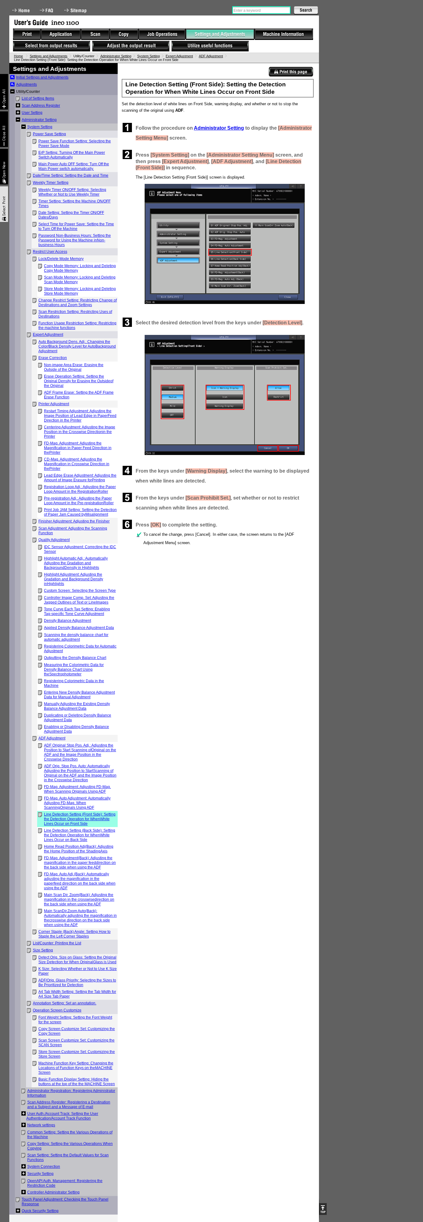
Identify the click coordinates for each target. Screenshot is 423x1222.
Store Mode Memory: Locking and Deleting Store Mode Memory (80, 291)
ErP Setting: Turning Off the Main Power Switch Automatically (71, 155)
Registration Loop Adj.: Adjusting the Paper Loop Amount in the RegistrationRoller (80, 489)
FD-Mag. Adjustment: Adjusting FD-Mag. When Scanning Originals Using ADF (77, 789)
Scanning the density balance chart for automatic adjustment (76, 637)
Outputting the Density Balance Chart (75, 658)
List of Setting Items (38, 98)
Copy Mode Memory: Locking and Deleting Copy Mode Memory (80, 268)
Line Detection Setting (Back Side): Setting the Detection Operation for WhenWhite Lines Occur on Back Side (79, 835)
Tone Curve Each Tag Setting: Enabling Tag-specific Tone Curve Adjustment (77, 611)
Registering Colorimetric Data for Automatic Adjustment (80, 648)
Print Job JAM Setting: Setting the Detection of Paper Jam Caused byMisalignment (80, 512)
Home (21, 10)
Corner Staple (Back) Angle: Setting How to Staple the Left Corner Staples (74, 934)
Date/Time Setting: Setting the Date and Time (70, 175)
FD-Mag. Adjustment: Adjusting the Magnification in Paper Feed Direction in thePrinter (77, 447)
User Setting (32, 113)
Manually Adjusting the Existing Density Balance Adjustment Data (77, 706)
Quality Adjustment (54, 540)
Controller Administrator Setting (53, 1192)
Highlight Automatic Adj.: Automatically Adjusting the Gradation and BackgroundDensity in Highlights (76, 563)
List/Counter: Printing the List (57, 943)
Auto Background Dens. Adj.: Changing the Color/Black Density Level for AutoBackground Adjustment (77, 346)
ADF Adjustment (211, 56)
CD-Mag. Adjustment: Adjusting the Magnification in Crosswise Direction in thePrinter (76, 463)
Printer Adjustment (53, 404)
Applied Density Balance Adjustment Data (79, 628)
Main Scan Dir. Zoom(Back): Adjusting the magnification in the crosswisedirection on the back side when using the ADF (79, 899)
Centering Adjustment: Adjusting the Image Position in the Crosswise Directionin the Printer (79, 431)
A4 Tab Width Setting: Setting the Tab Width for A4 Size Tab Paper (77, 994)
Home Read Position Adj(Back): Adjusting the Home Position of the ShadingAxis (78, 849)
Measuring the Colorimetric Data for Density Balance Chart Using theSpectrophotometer (74, 669)
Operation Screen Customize (57, 1010)
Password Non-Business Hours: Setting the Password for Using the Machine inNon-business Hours (74, 240)
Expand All (4, 92)
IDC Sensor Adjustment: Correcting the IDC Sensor (80, 549)
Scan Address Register (41, 105)
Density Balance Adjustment (67, 620)
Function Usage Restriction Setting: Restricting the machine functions (77, 325)
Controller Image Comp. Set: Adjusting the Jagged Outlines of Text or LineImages (79, 600)
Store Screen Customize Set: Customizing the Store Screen (76, 1054)
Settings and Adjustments (49, 56)
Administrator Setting (115, 56)
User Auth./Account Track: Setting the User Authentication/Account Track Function (62, 1116)
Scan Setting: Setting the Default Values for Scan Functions (68, 1157)
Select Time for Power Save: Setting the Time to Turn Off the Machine (76, 226)
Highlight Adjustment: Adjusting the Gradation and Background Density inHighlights (73, 579)
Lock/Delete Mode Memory (61, 259)
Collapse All (4, 129)
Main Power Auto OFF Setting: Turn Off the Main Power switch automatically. (73, 166)
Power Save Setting (49, 134)
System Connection (43, 1166)
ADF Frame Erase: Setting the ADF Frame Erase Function (79, 395)
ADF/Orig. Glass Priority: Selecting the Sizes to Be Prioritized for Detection (77, 982)
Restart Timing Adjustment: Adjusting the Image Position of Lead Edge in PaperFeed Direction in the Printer (80, 415)
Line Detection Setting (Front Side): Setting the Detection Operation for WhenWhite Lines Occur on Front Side (80, 819)
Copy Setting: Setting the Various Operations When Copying (70, 1146)
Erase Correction (52, 358)
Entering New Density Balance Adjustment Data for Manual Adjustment (79, 695)
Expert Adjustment (179, 56)
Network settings (41, 1125)
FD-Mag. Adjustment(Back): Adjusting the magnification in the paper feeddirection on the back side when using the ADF (80, 862)
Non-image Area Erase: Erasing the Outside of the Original (73, 367)
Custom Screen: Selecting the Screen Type (80, 590)
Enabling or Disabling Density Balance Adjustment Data (76, 729)
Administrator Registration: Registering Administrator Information (71, 1093)
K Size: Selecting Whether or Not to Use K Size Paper (77, 971)
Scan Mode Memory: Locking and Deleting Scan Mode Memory (80, 279)
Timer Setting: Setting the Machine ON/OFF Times (74, 203)
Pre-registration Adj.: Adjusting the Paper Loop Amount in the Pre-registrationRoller (79, 500)
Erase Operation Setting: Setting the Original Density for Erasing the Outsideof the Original (78, 381)
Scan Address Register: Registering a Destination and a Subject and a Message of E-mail (68, 1104)
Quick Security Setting (40, 1211)
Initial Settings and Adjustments (42, 77)
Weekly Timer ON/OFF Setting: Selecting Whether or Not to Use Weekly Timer (72, 192)
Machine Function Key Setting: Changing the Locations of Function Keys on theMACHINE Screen (75, 1067)
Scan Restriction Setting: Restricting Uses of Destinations (75, 314)
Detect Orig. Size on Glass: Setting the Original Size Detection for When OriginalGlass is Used (77, 960)
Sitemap (76, 10)
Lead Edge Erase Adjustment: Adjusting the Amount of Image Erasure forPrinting (80, 478)
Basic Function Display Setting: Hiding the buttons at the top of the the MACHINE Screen (76, 1081)
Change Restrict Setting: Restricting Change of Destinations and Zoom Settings (77, 302)
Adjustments (26, 84)
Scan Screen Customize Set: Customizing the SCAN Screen (76, 1042)
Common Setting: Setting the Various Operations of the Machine (69, 1134)
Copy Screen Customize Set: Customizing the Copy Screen (76, 1031)
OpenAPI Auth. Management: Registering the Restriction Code (64, 1183)
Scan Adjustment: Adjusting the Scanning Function (72, 530)
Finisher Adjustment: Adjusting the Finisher (74, 521)
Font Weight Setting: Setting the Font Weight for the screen (75, 1020)
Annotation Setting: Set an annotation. (64, 1003)
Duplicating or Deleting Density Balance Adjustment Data (77, 717)
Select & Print (4, 204)
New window (4, 166)
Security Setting (40, 1174)
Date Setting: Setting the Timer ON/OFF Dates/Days (71, 215)
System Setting (148, 56)
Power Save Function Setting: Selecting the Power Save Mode (74, 143)
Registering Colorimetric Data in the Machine (74, 683)
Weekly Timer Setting (50, 182)
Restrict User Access (50, 252)
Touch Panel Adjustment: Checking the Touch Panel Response (65, 1202)
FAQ (47, 10)
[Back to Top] (323, 1209)
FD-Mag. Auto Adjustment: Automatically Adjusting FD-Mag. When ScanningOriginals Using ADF (77, 802)
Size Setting (43, 950)
